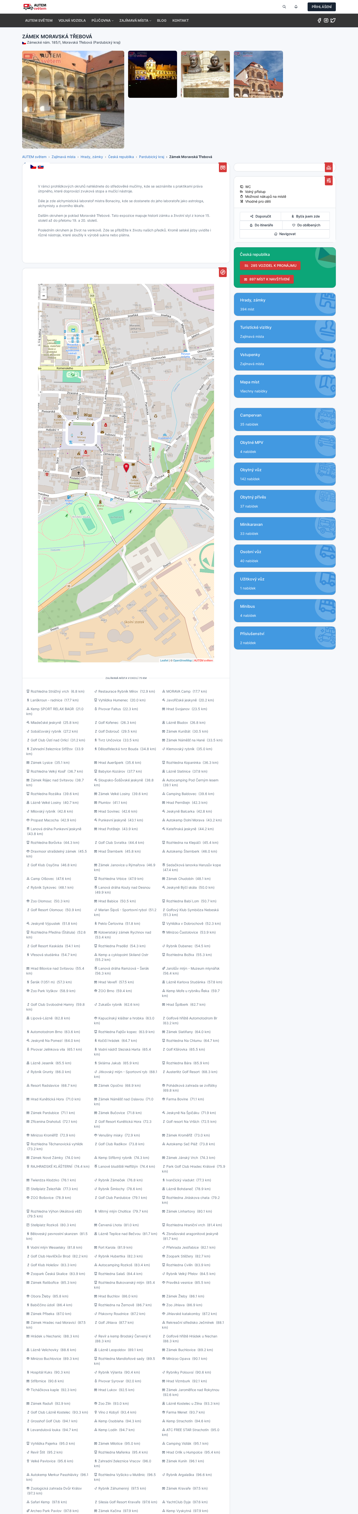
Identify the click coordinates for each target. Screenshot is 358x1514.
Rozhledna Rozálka (46, 794)
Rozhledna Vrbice (112, 879)
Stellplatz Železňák (46, 1189)
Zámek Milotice (110, 1443)
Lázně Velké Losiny (46, 802)
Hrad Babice (108, 901)
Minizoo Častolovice (182, 932)
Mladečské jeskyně (46, 722)
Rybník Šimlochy (111, 1189)
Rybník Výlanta (110, 1372)
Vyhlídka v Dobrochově (184, 923)
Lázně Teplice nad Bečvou (119, 1234)
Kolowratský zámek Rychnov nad (124, 932)
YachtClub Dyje (178, 1502)
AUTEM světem (34, 157)
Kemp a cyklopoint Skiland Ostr (123, 955)
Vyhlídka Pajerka (44, 1443)
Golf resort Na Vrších (182, 1121)
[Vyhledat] (284, 7)
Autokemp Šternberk (182, 851)
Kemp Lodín (107, 1430)
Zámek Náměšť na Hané (185, 740)
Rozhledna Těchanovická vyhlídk (57, 1144)
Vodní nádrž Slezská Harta (119, 1049)
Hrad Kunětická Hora (47, 1099)
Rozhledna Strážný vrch (50, 691)
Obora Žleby (41, 1296)
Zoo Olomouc (41, 901)
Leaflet (164, 660)
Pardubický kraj (151, 157)
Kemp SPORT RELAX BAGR (52, 709)
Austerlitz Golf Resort (183, 1072)
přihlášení (322, 7)
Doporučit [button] (262, 216)
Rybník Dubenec (179, 946)
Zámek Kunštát (178, 731)
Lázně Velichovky (44, 1350)
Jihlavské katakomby (183, 1314)
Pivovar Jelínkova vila (48, 1049)
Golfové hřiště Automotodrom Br (191, 1018)
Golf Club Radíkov (112, 1144)
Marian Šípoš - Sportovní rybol (122, 910)
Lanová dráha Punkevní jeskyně (56, 829)
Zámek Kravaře (178, 1488)
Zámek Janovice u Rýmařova (121, 865)
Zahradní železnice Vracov (119, 1461)
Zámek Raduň (42, 1403)
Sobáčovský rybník (46, 731)
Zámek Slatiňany (179, 1032)
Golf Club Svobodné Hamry (52, 1004)
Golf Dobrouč (108, 731)
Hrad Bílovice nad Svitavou (52, 968)
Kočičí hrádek (109, 1040)
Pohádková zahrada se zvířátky (191, 1085)
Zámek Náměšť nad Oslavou (121, 1099)
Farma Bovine (177, 1099)
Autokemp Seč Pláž (182, 1144)
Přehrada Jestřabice (182, 1247)
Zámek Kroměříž (179, 1135)
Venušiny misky (110, 1135)
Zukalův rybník (110, 1004)
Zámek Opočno (110, 1085)
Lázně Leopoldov (112, 1350)
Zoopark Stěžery (179, 1256)
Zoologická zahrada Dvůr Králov (56, 1488)
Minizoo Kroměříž (44, 1135)
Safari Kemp (40, 1502)
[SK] (41, 167)
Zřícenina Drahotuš (46, 1121)
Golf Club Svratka (112, 842)
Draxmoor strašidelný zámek (53, 851)
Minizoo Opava (178, 1358)
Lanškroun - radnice (46, 700)
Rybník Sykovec (44, 887)
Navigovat (286, 234)
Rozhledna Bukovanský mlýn (121, 1282)
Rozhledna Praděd (113, 946)
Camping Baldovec (181, 794)
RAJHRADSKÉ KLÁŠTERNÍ (51, 1166)
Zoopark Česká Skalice (49, 1274)
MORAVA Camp (178, 691)
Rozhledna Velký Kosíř (48, 771)
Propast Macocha (45, 820)
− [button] (43, 295)
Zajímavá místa (63, 157)
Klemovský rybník (180, 749)
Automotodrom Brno (46, 1032)
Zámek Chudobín (180, 879)
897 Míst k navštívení (268, 279)
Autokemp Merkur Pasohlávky (54, 1475)
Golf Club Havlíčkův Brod (50, 1256)
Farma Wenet (176, 1412)
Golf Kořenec (108, 722)
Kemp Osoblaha (110, 1421)
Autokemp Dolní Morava (185, 820)
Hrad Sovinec (109, 811)
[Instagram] (326, 21)
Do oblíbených (307, 225)
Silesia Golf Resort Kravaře (119, 1502)
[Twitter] (333, 21)
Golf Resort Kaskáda (47, 946)
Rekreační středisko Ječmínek (190, 1322)
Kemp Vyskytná (178, 1511)
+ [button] (43, 289)
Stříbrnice (38, 1381)
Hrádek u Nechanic (46, 1336)
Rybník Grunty (42, 1072)
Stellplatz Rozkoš (44, 1225)
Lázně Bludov (177, 722)
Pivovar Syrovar (111, 1381)
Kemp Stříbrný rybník (115, 1157)
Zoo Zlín (104, 1403)
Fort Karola (106, 1247)
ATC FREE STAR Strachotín (187, 1430)
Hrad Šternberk (110, 851)
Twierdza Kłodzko (45, 1180)
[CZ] (33, 167)
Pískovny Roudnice (113, 1314)
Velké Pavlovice (43, 1461)
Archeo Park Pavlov (46, 1511)
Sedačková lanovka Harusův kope (193, 865)
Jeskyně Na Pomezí (46, 1040)
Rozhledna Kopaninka (183, 762)
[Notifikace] (296, 7)
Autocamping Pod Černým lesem (192, 780)
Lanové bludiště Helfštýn (118, 1166)
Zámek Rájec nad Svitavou (52, 780)
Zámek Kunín (176, 1461)
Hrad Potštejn (109, 829)
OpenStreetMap (182, 660)
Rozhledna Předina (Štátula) (53, 932)
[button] (102, 20)
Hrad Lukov (107, 1390)
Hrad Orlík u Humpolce (184, 1452)
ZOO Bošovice (42, 1197)
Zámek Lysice (42, 762)
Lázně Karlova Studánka (185, 982)
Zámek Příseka (42, 1314)
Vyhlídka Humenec (113, 700)
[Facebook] (319, 21)
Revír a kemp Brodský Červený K (124, 1336)
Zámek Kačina (109, 1511)
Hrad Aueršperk (110, 762)
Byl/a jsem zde (307, 216)
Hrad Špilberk (177, 1004)
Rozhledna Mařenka (114, 1452)
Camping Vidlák (178, 1443)
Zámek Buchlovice (181, 1350)
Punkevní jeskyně (112, 820)
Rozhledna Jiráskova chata (187, 1197)
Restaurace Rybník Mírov (118, 691)
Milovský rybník (43, 811)
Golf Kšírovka (176, 1049)
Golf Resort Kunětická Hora (119, 1121)
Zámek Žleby (176, 1296)
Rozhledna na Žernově (116, 1305)
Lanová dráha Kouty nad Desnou (124, 887)
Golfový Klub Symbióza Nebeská (192, 910)
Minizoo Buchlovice (46, 1358)
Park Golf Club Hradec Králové (190, 1166)
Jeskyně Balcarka (180, 811)
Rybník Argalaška (180, 1475)
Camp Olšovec (42, 879)
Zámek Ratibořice (45, 1282)
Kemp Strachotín (179, 1421)
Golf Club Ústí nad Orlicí (49, 740)
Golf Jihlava (107, 1322)
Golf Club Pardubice (114, 1197)
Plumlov (104, 802)
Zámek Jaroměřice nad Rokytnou (192, 1390)
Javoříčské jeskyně (181, 700)
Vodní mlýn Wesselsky (47, 1247)
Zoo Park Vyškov (44, 991)
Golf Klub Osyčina (45, 865)
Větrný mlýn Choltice (114, 1211)
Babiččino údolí (42, 1305)
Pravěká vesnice (179, 1282)
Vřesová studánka (44, 955)
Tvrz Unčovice (109, 740)
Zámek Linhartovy (180, 1211)
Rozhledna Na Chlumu (184, 1040)
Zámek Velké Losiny (114, 794)
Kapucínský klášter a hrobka (121, 1018)
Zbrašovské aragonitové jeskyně (192, 1234)
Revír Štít (38, 1452)
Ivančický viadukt (180, 1180)
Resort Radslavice (45, 1085)
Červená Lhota (110, 1225)
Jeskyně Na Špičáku (182, 1113)
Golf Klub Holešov (45, 1265)
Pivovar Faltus (109, 709)
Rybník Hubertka (111, 1256)
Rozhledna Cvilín (179, 1265)
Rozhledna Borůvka (46, 842)
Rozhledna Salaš (111, 1274)
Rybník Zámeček (111, 1180)
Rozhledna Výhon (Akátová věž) (56, 1211)
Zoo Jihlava (175, 1305)
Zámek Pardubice (45, 1113)
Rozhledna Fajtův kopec (117, 1032)
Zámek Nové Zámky (47, 1157)
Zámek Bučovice (111, 1113)
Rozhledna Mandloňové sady (121, 1358)
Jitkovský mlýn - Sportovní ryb (122, 1072)
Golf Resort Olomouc (47, 910)
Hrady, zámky (92, 157)
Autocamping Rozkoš (115, 1265)
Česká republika (121, 157)
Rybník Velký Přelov (182, 1274)
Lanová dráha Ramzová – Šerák (123, 968)
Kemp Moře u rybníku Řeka (187, 991)
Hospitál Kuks (41, 1372)
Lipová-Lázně (42, 1018)
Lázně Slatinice (178, 771)
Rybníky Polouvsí (179, 1372)
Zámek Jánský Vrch (182, 1157)
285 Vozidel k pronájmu (272, 265)
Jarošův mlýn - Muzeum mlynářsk (193, 968)
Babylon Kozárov (111, 771)
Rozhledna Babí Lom (182, 901)
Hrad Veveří (107, 982)
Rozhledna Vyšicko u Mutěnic (121, 1475)
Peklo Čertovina (110, 923)
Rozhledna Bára (178, 1063)
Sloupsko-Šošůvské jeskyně (120, 780)
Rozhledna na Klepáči (183, 842)
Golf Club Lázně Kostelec (50, 1412)
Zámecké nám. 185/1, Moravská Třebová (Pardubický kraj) (74, 42)
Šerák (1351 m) (42, 982)
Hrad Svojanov (178, 709)
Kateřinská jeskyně (181, 829)
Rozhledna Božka (180, 955)
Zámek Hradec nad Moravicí (53, 1322)
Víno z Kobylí (108, 1412)
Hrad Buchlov (109, 1296)
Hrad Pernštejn (178, 802)
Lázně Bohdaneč (179, 1189)
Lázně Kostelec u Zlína (184, 1403)
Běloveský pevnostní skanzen (54, 1234)
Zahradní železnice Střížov (51, 749)
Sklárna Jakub (109, 1063)
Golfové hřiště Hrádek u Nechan (191, 1336)
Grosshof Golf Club (45, 1421)
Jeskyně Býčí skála (181, 887)
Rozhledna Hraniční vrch (185, 1225)
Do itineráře (263, 225)
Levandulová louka (45, 1430)
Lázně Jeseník (42, 1063)
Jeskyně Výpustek (45, 923)
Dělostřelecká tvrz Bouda (118, 749)
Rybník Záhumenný (113, 1488)
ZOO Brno (106, 991)
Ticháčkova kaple (45, 1390)
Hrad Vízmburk (178, 1381)
